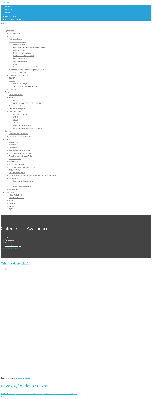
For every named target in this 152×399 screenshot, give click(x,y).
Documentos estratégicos (13, 246)
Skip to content (6, 2)
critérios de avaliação (21, 378)
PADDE (3, 397)
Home (7, 237)
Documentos (9, 243)
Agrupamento (9, 240)
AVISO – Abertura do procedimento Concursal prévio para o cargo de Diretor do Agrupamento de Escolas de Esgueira (39, 394)
